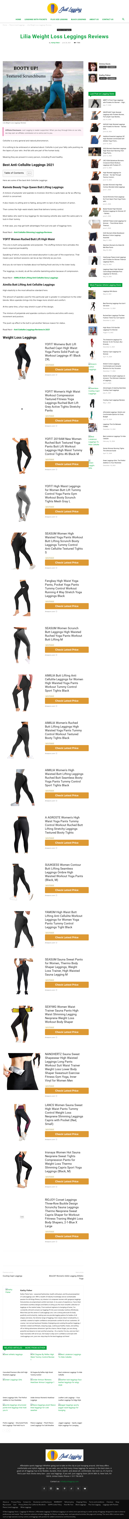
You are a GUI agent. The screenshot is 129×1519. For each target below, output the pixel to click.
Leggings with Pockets (36, 19)
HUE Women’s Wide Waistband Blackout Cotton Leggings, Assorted (113, 235)
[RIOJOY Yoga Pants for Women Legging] (92, 318)
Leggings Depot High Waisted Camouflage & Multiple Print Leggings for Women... (113, 271)
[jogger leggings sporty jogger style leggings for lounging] (70, 1412)
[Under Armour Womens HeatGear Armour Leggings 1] (43, 1387)
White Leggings (26, 1507)
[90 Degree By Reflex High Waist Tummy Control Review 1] (43, 1361)
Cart (14, 1505)
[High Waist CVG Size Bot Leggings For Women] (92, 330)
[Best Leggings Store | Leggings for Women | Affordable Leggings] (64, 1460)
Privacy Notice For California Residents (32, 1505)
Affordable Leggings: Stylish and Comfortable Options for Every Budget (114, 414)
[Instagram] (50, 1488)
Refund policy (69, 1502)
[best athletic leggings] (15, 1361)
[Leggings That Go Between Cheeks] (92, 427)
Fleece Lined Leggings (17, 25)
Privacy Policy (16, 1502)
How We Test (68, 1505)
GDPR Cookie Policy (55, 1505)
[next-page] (8, 1430)
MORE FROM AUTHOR (35, 1348)
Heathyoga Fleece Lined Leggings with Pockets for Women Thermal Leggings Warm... (114, 259)
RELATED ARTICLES (13, 1348)
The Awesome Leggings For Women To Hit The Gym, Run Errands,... (112, 342)
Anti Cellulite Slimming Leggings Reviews (33, 232)
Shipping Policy (81, 1502)
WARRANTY (58, 1502)
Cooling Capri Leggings (12, 1276)
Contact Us (107, 19)
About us (94, 19)
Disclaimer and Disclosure (42, 1502)
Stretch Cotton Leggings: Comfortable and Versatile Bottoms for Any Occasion (112, 366)
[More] (86, 52)
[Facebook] (44, 1488)
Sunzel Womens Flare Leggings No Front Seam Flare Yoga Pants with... (114, 199)
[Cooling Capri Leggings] (92, 403)
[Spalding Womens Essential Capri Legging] (92, 379)
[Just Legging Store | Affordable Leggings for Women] (64, 8)
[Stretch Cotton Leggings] (93, 367)
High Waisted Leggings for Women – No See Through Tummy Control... (112, 175)
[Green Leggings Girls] (15, 1387)
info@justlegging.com (69, 1481)
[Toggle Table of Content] (28, 173)
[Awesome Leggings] (92, 343)
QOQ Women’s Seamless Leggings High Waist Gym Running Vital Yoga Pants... (114, 151)
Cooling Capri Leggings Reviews (114, 400)
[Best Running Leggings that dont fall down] (92, 306)
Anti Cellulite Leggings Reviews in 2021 (32, 329)
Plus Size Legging (59, 19)
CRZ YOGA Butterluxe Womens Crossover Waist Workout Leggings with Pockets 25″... (113, 163)
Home (18, 19)
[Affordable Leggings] (91, 415)
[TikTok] (71, 1488)
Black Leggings (78, 19)
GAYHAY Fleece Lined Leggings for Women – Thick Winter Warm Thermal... (114, 223)
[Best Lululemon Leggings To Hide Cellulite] (70, 1361)
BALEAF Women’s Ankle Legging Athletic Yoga (66, 1277)
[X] (78, 1488)
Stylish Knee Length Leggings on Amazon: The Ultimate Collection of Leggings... (114, 378)
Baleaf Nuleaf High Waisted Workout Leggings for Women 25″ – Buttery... (114, 211)
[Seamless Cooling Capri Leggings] (94, 391)
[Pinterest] (64, 1488)
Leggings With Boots (110, 291)
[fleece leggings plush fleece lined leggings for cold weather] (43, 1412)
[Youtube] (84, 1488)
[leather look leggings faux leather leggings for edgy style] (70, 1387)
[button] (123, 19)
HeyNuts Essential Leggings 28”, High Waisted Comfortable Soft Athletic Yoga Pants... (114, 139)
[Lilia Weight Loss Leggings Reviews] (43, 91)
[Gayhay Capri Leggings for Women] (92, 355)
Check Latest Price (66, 369)
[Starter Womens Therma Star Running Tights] (91, 451)
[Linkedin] (57, 1488)
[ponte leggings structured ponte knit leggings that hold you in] (15, 1412)
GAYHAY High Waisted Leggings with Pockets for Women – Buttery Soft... (114, 126)
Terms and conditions (96, 1502)
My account (7, 1505)
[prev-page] (4, 1430)
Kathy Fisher (55, 43)
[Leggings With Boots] (91, 294)
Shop (117, 1502)
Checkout (110, 1502)
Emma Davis (104, 64)
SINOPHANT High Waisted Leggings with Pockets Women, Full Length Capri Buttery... (113, 114)
